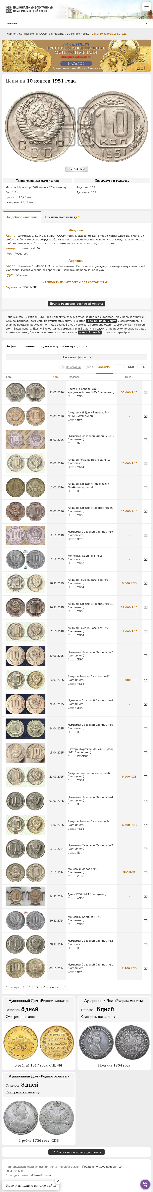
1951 (85, 33)
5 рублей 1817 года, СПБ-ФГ (39, 1065)
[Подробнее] (25, 392)
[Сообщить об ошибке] (145, 392)
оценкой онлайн (90, 332)
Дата (56, 376)
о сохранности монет (101, 320)
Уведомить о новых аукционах (79, 1152)
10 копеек (73, 33)
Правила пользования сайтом (102, 1166)
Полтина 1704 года (114, 1065)
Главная (11, 33)
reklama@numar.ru (41, 1175)
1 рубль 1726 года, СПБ (39, 1140)
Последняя (66, 987)
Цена (128, 376)
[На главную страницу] (27, 9)
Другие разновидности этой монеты (76, 303)
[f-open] (145, 1184)
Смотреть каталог (20, 1017)
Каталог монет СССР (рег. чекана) (41, 33)
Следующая (51, 987)
